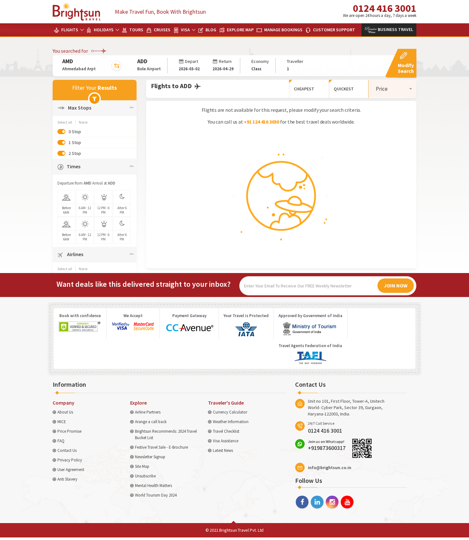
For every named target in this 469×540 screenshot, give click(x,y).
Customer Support (333, 30)
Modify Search (406, 68)
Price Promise (69, 431)
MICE (61, 421)
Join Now (395, 285)
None (83, 122)
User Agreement (70, 469)
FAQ (60, 441)
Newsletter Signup (150, 457)
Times (73, 166)
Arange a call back (151, 421)
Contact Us (67, 450)
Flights (69, 30)
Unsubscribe (145, 476)
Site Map (142, 466)
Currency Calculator (230, 412)
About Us (65, 412)
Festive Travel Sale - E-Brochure (161, 447)
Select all (64, 122)
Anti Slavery (67, 479)
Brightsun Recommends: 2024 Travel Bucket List (166, 434)
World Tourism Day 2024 (155, 495)
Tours (135, 30)
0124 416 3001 (379, 10)
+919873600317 (327, 445)
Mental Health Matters (153, 485)
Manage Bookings (282, 30)
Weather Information (231, 421)
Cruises (161, 30)
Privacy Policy (69, 460)
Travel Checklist (226, 431)
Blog (210, 30)
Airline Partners (147, 412)
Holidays (103, 30)
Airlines (74, 254)
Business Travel (395, 29)
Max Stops (79, 107)
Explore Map (240, 30)
